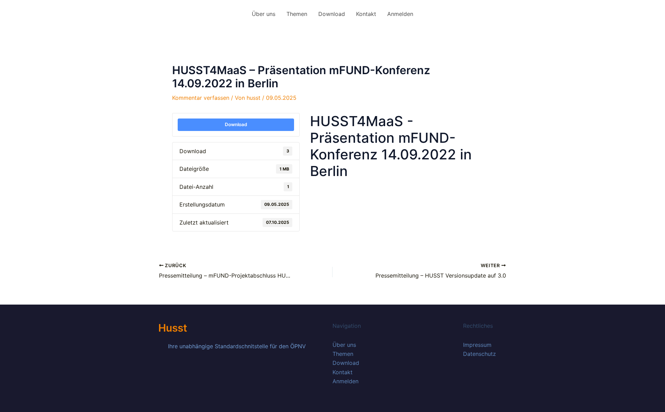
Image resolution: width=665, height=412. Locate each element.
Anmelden (400, 13)
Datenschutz (479, 353)
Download (331, 13)
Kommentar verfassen (200, 97)
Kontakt (366, 13)
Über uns (263, 13)
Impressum (477, 344)
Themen (296, 13)
